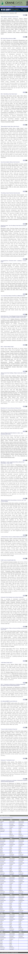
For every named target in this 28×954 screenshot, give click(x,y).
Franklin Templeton (15, 363)
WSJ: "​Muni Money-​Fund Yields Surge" (9, 94)
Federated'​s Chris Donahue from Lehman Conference (12, 597)
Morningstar (16, 675)
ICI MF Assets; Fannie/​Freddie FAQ (8, 560)
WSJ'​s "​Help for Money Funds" (7, 346)
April (1, 827)
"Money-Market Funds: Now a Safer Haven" (12, 128)
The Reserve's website (19, 75)
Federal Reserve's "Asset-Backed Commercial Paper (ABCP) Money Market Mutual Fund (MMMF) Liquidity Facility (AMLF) (14, 320)
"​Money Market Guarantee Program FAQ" (9, 16)
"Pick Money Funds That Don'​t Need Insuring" (10, 193)
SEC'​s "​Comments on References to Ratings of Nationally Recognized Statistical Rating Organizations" (13, 685)
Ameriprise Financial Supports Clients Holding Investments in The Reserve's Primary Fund (14, 219)
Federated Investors (5, 363)
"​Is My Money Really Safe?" (7, 662)
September (12, 825)
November (12, 822)
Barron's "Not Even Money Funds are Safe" (11, 451)
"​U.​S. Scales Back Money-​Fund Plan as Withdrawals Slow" (13, 295)
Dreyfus (11, 362)
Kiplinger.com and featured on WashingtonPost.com (14, 129)
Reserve (3, 366)
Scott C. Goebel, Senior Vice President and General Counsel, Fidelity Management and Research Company (14, 794)
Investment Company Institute (10, 562)
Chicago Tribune (10, 672)
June (1, 824)
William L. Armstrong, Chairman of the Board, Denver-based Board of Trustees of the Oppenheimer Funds (14, 791)
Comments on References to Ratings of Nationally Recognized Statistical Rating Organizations (14, 781)
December (12, 821)
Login (14, 6)
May (1, 825)
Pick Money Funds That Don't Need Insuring (12, 194)
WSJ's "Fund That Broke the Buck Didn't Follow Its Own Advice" (14, 289)
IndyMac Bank (7, 637)
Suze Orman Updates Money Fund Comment (10, 162)
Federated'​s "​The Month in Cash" (8, 760)
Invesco (22, 363)
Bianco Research (9, 735)
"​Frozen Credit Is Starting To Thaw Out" (9, 729)
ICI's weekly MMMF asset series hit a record (12, 703)
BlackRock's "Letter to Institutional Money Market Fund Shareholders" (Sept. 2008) (14, 466)
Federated (21, 771)
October (12, 824)
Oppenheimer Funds (18, 365)
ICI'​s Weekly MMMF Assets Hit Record (9, 701)
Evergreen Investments (21, 362)
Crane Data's (9, 648)
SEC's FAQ (3, 78)
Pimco (25, 365)
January (2, 831)
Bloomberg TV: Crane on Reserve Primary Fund (11, 408)
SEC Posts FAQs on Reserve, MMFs (8, 38)
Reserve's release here (19, 23)
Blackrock (18, 360)
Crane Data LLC (23, 413)
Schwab (14, 366)
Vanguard (6, 368)
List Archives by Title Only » (6, 817)
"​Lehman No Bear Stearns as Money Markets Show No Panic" (14, 536)
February (2, 829)
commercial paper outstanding (13, 734)
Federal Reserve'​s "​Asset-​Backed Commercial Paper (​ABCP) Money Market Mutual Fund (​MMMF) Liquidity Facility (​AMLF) (14, 317)
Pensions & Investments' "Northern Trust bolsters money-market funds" (14, 32)
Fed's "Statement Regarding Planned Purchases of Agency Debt (14, 340)
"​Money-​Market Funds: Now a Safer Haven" (10, 126)
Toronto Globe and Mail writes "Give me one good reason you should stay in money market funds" (14, 751)
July (1, 822)
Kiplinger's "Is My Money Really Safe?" (11, 664)
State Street (19, 366)
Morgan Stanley (8, 365)
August (2, 821)
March (1, 828)
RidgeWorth (8, 366)
